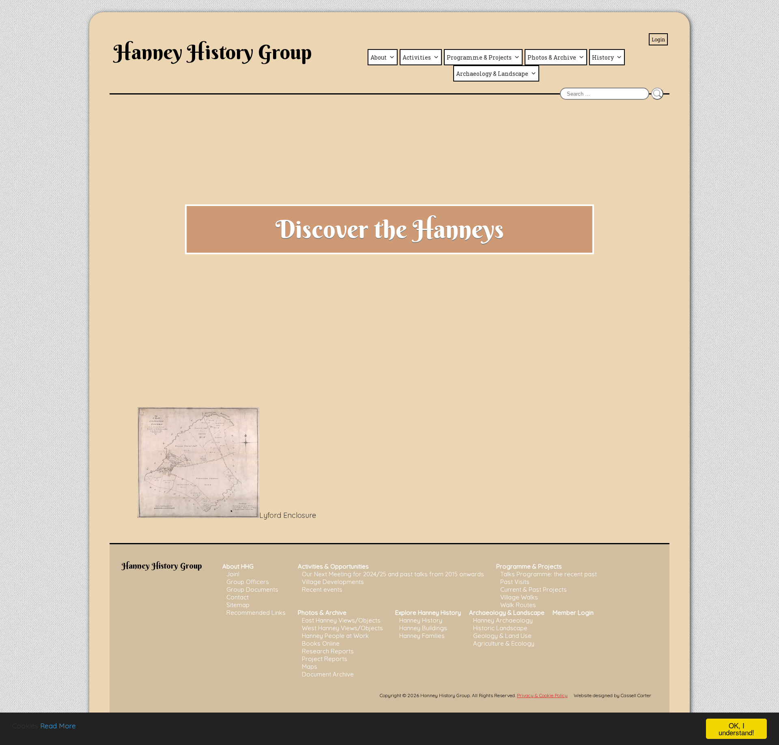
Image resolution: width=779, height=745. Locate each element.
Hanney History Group (213, 51)
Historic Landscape (500, 628)
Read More (58, 725)
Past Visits (514, 582)
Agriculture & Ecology (503, 643)
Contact (237, 597)
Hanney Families (422, 636)
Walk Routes (518, 605)
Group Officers (247, 582)
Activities (416, 57)
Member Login (573, 612)
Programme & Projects (479, 57)
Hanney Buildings (423, 628)
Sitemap (238, 605)
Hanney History (420, 620)
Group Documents (252, 589)
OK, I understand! (736, 728)
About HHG (238, 566)
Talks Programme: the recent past (548, 574)
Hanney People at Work (335, 636)
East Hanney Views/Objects (341, 620)
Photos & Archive (551, 57)
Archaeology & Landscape (492, 73)
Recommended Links (256, 612)
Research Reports (328, 651)
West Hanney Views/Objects (342, 628)
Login (658, 39)
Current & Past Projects (533, 589)
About (378, 57)
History (603, 57)
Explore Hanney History (428, 612)
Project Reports (324, 659)
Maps (309, 666)
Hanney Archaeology (503, 620)
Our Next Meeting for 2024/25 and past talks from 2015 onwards (393, 574)
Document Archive (328, 674)
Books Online (321, 643)
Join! (232, 574)
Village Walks (519, 597)
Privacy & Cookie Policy (542, 695)
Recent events (322, 589)
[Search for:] (604, 93)
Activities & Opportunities (333, 566)
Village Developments (333, 582)
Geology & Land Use (502, 636)
